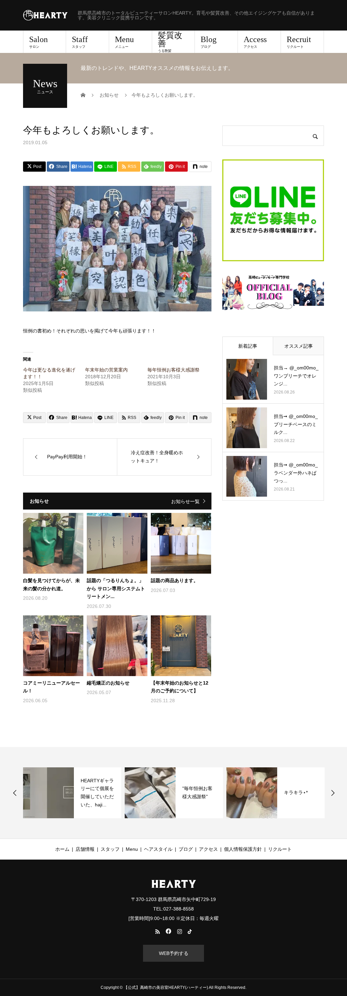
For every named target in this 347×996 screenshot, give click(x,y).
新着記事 (247, 346)
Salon (38, 42)
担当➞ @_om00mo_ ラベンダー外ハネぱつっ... (296, 473)
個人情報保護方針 (243, 849)
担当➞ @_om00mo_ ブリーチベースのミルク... (296, 424)
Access (255, 42)
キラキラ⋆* (296, 792)
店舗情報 (85, 849)
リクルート (280, 849)
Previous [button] (15, 792)
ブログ (186, 849)
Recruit (299, 42)
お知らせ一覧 (185, 501)
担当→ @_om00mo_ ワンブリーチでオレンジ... (296, 376)
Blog (209, 42)
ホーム (62, 849)
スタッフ (110, 849)
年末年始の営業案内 (106, 369)
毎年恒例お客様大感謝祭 (173, 369)
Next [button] (332, 792)
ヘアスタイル (158, 849)
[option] (72, 792)
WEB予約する (173, 953)
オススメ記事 (298, 346)
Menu (124, 42)
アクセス (208, 849)
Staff (80, 42)
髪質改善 (170, 42)
